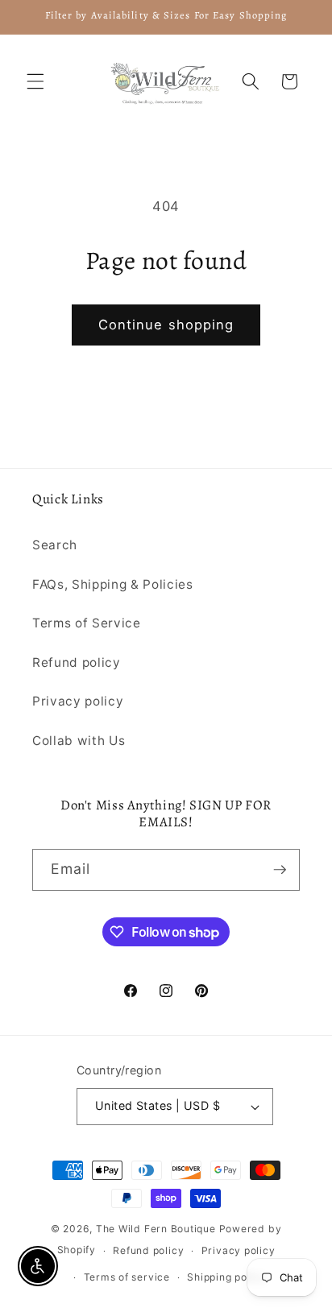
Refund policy (76, 662)
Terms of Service (86, 623)
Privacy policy (77, 701)
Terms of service (127, 1277)
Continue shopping (166, 325)
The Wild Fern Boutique (156, 1229)
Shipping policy (226, 1277)
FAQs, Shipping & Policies (112, 584)
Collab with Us (78, 740)
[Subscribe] (279, 870)
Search (54, 545)
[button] (35, 81)
